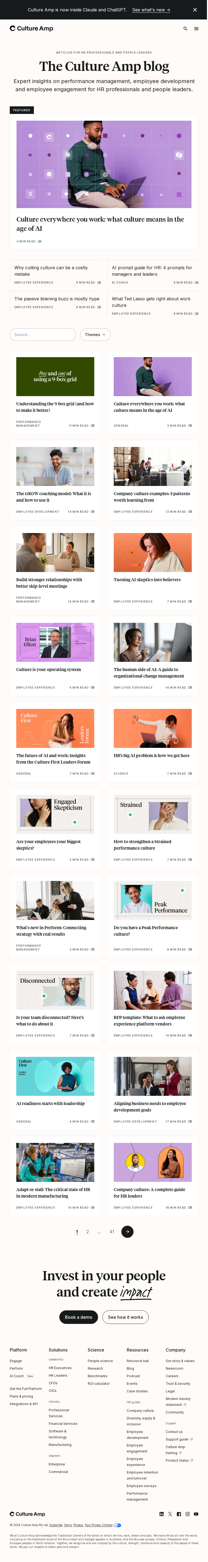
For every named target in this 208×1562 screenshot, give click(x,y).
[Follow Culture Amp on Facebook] (179, 1514)
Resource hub (138, 1361)
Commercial (58, 1472)
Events (132, 1384)
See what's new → (151, 9)
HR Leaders (58, 1375)
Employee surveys (142, 1486)
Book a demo (78, 1317)
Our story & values (180, 1361)
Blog (130, 1368)
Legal (170, 1391)
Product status (177, 1460)
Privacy (78, 1525)
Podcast (133, 1376)
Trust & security (178, 1384)
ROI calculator (99, 1384)
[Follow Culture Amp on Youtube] (196, 1514)
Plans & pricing (21, 1396)
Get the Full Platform (26, 1389)
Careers (172, 1376)
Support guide (177, 1439)
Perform (16, 1368)
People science (100, 1361)
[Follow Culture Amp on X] (170, 1514)
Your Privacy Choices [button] (98, 1525)
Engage (16, 1361)
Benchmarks (98, 1376)
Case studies (137, 1391)
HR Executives (60, 1368)
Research (95, 1368)
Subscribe (55, 1525)
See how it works (125, 1317)
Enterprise (57, 1464)
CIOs (53, 1391)
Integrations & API (24, 1404)
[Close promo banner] (195, 9)
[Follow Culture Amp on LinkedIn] (161, 1514)
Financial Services (63, 1424)
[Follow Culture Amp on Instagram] (187, 1514)
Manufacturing (60, 1445)
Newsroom (174, 1368)
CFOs (53, 1383)
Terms (68, 1525)
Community (175, 1412)
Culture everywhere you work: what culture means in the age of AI (100, 223)
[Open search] (185, 28)
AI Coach (17, 1376)
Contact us (174, 1432)
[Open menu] (196, 28)
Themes (92, 334)
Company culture (140, 1411)
